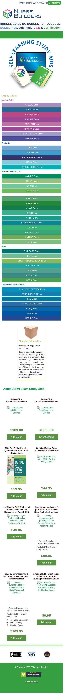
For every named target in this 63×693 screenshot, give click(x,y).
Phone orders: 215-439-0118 (32, 3)
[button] (60, 34)
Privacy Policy (31, 681)
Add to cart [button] (16, 437)
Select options (46, 437)
